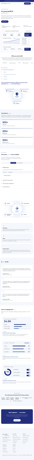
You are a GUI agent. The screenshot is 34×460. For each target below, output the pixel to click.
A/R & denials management (7, 183)
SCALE (7, 3)
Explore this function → (7, 175)
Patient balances (5, 186)
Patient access (5, 167)
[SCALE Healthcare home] (2, 3)
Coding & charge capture (7, 180)
